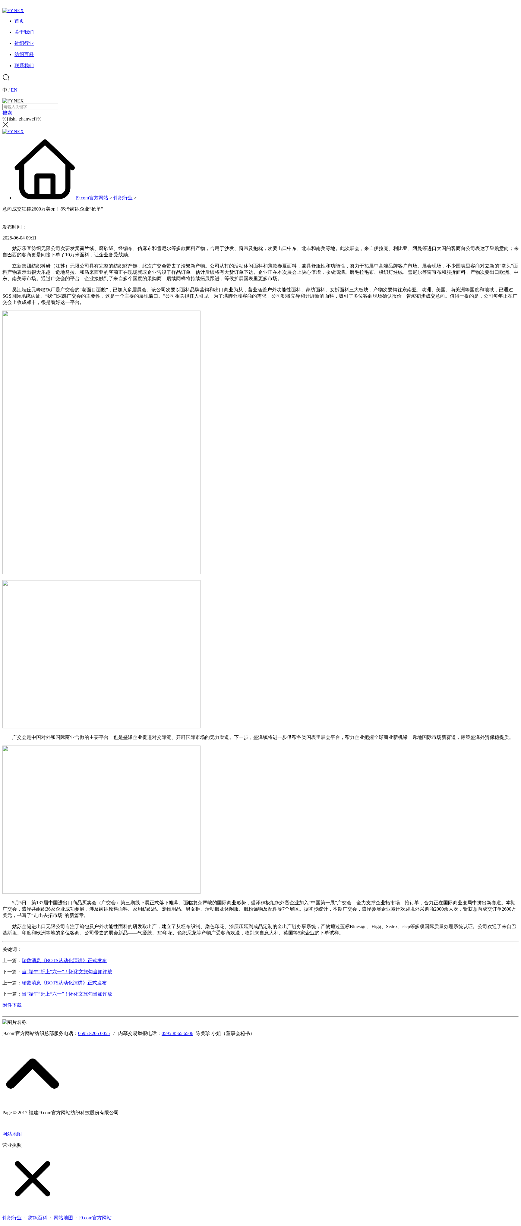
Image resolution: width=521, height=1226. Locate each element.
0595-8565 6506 (177, 1033)
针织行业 (123, 197)
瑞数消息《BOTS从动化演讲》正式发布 (64, 960)
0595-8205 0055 (94, 1033)
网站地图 (12, 1134)
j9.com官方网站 (92, 197)
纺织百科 (37, 1217)
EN (14, 89)
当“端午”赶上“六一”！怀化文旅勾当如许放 (67, 971)
